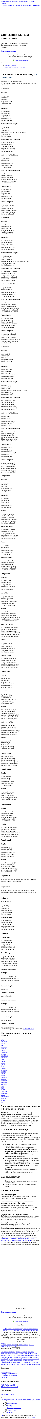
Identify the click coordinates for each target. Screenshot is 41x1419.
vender (3, 1063)
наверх (3, 1343)
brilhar (3, 1100)
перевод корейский (15, 1359)
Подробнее (32, 1417)
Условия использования (9, 1345)
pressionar (4, 1080)
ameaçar (3, 1059)
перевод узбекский (17, 1362)
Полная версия (23, 1345)
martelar (3, 1072)
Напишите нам (28, 1029)
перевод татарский (7, 1360)
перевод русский (21, 1352)
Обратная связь (12, 1403)
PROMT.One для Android (9, 1387)
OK (2, 1415)
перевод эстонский (20, 1364)
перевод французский (15, 1353)
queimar (3, 1054)
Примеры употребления (9, 1374)
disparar (3, 1098)
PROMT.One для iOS (8, 1385)
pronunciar (4, 1093)
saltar (2, 1066)
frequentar (4, 1070)
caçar (2, 1040)
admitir (3, 1073)
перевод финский (7, 1364)
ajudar (3, 1064)
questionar (4, 1082)
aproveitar (4, 1077)
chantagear (4, 1091)
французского (29, 1239)
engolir (3, 1061)
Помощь (9, 1405)
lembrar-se (4, 1047)
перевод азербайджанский (25, 1355)
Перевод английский (8, 1352)
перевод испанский (30, 1353)
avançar (3, 1079)
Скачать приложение (14, 1408)
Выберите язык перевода (9, 45)
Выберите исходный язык (9, 43)
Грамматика (36, 5)
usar (2, 1102)
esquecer (3, 1089)
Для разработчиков (7, 1394)
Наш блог (4, 1377)
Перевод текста (6, 1372)
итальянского (5, 1240)
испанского (27, 1240)
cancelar (3, 1043)
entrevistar (4, 1057)
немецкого (13, 1239)
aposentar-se (5, 1052)
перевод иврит (13, 1357)
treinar (3, 1075)
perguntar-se (5, 1096)
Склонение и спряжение (9, 1375)
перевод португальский (31, 1359)
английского (5, 1239)
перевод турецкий (20, 1360)
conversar (4, 1041)
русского (21, 1239)
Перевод (4, 5)
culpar (3, 1050)
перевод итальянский (8, 1355)
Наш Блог (10, 1412)
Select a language (6, 1348)
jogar (2, 1045)
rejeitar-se (4, 1084)
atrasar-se (4, 1068)
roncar (3, 1095)
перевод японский (33, 1364)
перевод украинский (31, 1362)
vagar (2, 1088)
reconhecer (4, 1056)
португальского (16, 1240)
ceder (2, 1086)
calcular (3, 1048)
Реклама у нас (11, 1410)
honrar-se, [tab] (15, 66)
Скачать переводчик (8, 51)
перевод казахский (25, 1357)
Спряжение (23, 5)
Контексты (10, 5)
